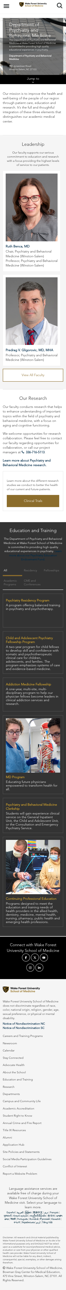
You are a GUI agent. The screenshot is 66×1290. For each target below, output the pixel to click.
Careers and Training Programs (23, 1036)
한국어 (51, 1215)
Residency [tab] (30, 570)
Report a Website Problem (20, 1173)
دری (46, 1212)
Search (58, 2)
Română (34, 1219)
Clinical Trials (33, 501)
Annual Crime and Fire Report (22, 1123)
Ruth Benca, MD (18, 246)
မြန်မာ (28, 1212)
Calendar (8, 1050)
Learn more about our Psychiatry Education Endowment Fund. (35, 555)
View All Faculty (33, 375)
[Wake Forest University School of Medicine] (33, 990)
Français (54, 1212)
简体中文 (38, 1212)
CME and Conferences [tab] (32, 582)
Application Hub (13, 1144)
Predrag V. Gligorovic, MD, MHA (29, 350)
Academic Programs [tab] (10, 582)
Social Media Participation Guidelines (27, 1159)
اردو (38, 1222)
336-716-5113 (35, 452)
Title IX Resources (14, 1130)
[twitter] (35, 957)
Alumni (7, 1137)
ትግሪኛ (17, 1222)
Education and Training (18, 1079)
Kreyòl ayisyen (20, 1215)
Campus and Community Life (22, 1101)
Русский (45, 1219)
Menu (7, 4)
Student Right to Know (17, 1115)
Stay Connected (13, 1058)
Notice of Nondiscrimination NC (24, 1023)
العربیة (20, 1212)
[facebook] (26, 957)
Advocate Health (14, 1065)
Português (22, 1219)
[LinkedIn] (39, 967)
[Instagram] (30, 967)
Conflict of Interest (15, 1166)
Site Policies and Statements (21, 1152)
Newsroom (10, 1043)
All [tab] (5, 570)
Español (11, 1212)
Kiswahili (55, 1219)
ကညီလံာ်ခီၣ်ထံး (38, 1215)
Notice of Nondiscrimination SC (23, 1028)
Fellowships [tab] (51, 570)
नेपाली (13, 1219)
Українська (28, 1222)
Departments (11, 1094)
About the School (14, 1072)
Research (8, 1087)
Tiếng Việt (47, 1222)
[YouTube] (44, 957)
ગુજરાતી (8, 1215)
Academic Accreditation (18, 1108)
